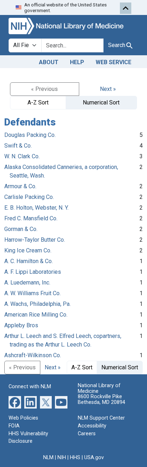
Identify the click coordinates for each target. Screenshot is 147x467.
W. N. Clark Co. (22, 156)
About (49, 62)
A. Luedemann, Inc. (27, 282)
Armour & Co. (20, 186)
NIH (61, 458)
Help (77, 62)
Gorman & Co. (20, 229)
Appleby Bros (21, 325)
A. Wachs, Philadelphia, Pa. (37, 304)
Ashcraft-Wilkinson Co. (32, 355)
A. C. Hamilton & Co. (28, 261)
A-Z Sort (38, 102)
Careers (87, 434)
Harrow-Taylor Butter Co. (34, 239)
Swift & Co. (18, 145)
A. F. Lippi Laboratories (32, 271)
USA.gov (94, 458)
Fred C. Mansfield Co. (30, 218)
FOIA (14, 426)
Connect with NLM (30, 387)
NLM (48, 458)
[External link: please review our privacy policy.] (15, 402)
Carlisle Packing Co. (29, 197)
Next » (108, 89)
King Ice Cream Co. (27, 250)
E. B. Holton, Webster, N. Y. (36, 207)
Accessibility (92, 426)
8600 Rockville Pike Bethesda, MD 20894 (101, 399)
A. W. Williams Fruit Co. (32, 293)
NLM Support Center (101, 418)
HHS (75, 458)
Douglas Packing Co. (30, 135)
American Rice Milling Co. (35, 314)
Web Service (113, 62)
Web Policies (23, 418)
